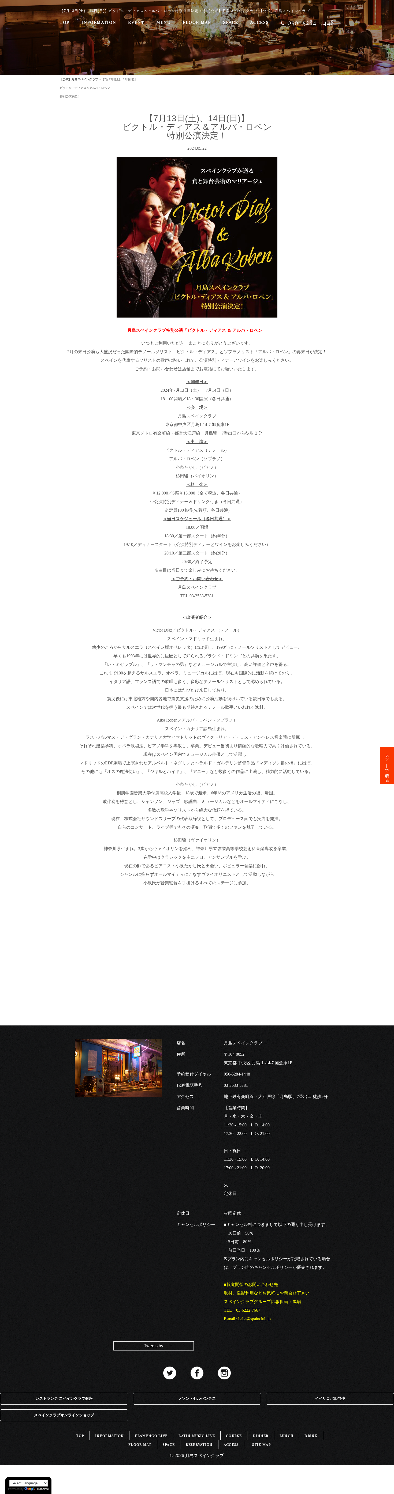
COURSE (234, 1435)
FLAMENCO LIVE (151, 1435)
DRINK (311, 1435)
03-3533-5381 (236, 1085)
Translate (42, 1489)
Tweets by (153, 1346)
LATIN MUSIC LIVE (197, 1435)
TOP (65, 22)
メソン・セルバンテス (197, 1399)
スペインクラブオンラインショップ (64, 1415)
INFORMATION (98, 22)
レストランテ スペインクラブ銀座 (64, 1399)
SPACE (230, 22)
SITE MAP (261, 1444)
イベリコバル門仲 (330, 1399)
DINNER (261, 1435)
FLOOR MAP (197, 22)
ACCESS (259, 22)
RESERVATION (199, 1444)
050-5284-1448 (237, 1074)
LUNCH (287, 1435)
